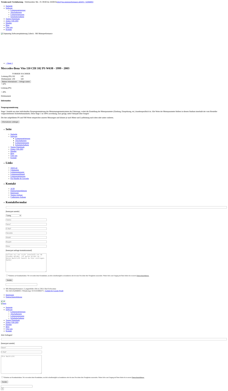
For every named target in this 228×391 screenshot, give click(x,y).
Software (9, 8)
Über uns (9, 27)
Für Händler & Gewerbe (19, 179)
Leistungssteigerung (17, 10)
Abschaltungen (16, 12)
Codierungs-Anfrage (18, 197)
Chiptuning (14, 170)
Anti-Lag (13, 168)
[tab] (116, 63)
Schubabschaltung (17, 17)
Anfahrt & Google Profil (54, 291)
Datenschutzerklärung (18, 191)
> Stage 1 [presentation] (9, 63)
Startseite (9, 6)
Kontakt (9, 29)
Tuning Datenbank (13, 19)
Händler (9, 23)
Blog (7, 25)
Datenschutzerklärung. (143, 276)
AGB (12, 189)
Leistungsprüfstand (17, 174)
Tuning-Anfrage (16, 195)
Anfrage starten (24, 82)
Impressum (14, 193)
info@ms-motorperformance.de (69, 2)
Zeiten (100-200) (12, 21)
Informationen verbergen (10, 122)
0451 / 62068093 (87, 2)
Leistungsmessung (17, 15)
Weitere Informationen (9, 82)
